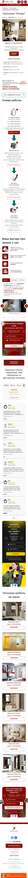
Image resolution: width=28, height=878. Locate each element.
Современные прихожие (10, 10)
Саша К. (10, 443)
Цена (5, 280)
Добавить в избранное (14, 859)
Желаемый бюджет (15, 340)
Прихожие (12, 8)
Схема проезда (14, 855)
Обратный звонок (14, 845)
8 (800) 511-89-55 (15, 121)
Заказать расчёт (14, 54)
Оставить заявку (14, 132)
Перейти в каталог (14, 230)
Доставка (14, 280)
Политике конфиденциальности (14, 558)
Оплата (21, 280)
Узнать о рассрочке (14, 197)
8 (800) (14, 842)
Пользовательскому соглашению (15, 559)
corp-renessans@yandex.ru (14, 849)
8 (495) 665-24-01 (15, 123)
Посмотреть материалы (14, 362)
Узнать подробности (23, 83)
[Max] (15, 585)
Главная (5, 8)
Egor (9, 499)
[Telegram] (12, 585)
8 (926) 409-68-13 (15, 126)
